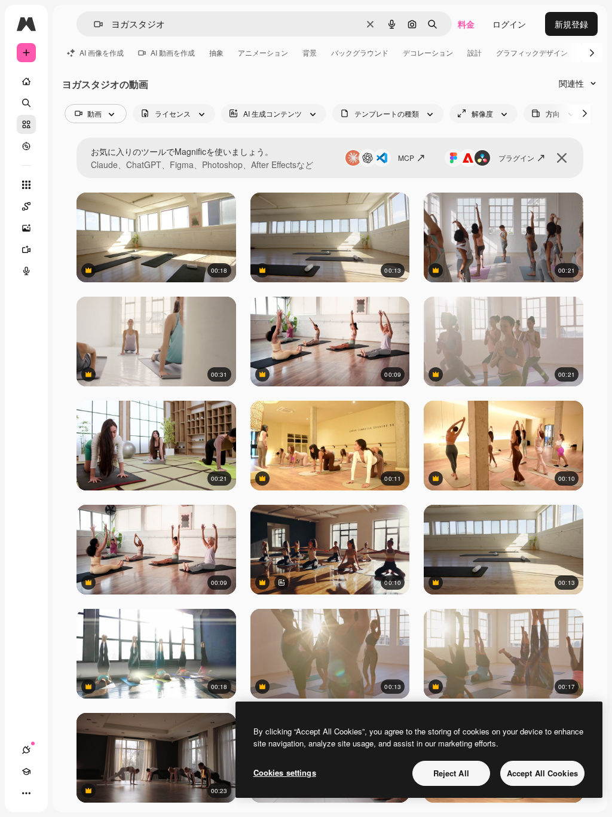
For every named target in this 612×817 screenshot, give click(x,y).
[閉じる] (562, 158)
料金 (466, 24)
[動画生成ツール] (26, 249)
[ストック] (26, 124)
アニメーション (263, 52)
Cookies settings (284, 772)
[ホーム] (26, 81)
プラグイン (516, 158)
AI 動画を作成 (173, 52)
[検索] (26, 102)
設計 (474, 52)
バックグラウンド (359, 52)
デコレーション (428, 52)
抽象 (216, 52)
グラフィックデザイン (532, 52)
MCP (406, 158)
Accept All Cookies (542, 773)
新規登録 (571, 24)
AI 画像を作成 (101, 52)
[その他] (26, 793)
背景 (309, 52)
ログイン (509, 24)
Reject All (451, 773)
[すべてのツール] (26, 184)
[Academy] (26, 771)
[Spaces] (26, 206)
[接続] (26, 750)
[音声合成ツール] (26, 271)
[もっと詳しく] (26, 146)
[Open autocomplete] (93, 24)
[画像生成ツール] (26, 227)
